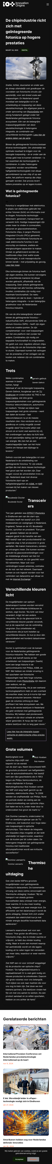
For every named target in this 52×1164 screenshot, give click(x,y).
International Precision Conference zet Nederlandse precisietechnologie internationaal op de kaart (22, 1057)
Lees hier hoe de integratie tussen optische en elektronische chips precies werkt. (26, 734)
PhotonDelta (28, 681)
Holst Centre (12, 398)
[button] (26, 196)
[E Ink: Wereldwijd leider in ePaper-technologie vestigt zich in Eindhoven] (26, 1081)
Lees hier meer (13, 265)
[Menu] (48, 4)
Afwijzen (33, 1159)
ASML (32, 484)
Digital (25, 50)
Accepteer (19, 1159)
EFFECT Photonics (36, 513)
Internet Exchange (21, 579)
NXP (40, 484)
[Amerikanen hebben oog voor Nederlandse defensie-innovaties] (26, 1123)
